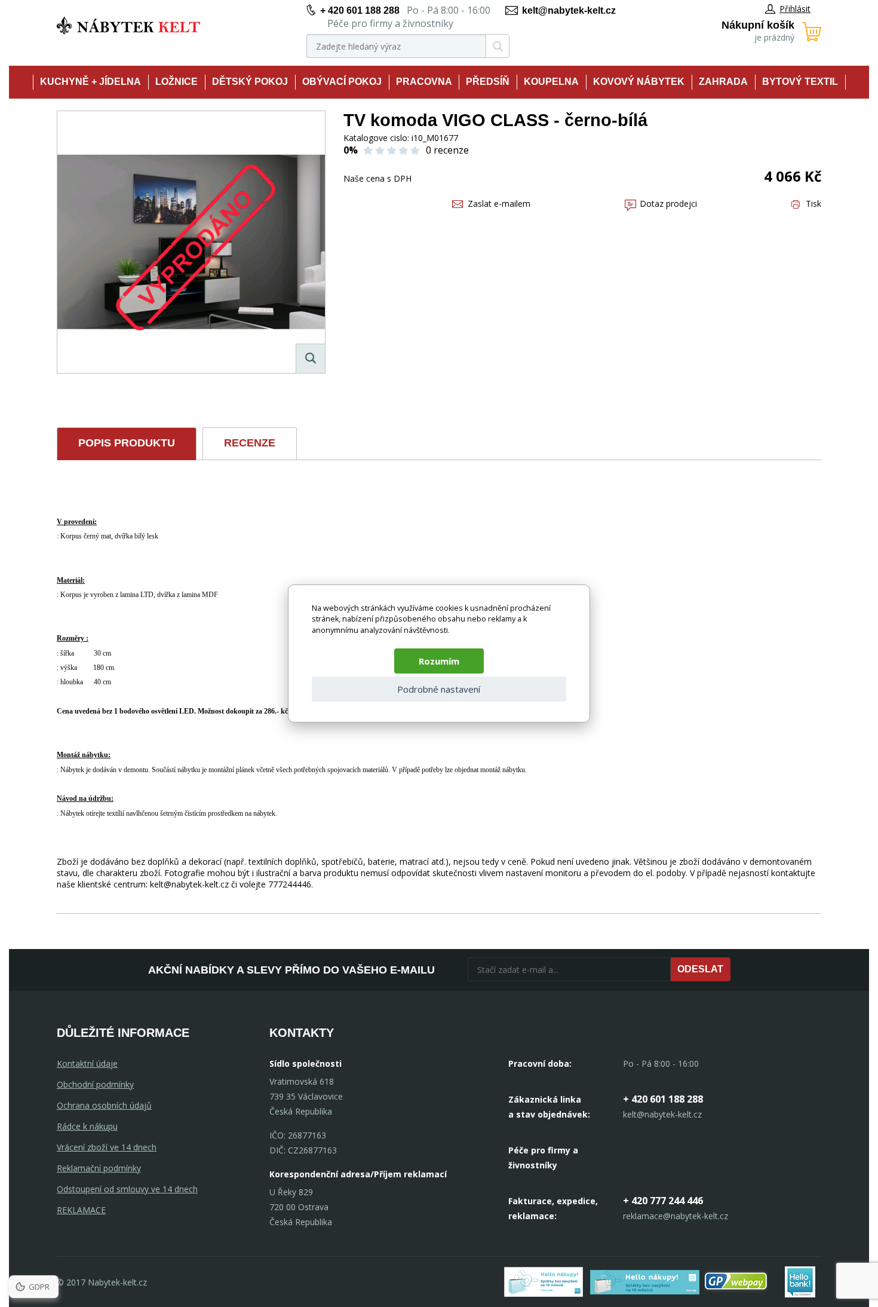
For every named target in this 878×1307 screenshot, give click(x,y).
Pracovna (424, 81)
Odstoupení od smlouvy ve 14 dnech (127, 1189)
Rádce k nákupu (87, 1126)
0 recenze (447, 150)
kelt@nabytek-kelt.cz (569, 10)
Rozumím (439, 661)
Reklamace (81, 1210)
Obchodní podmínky (95, 1084)
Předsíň (487, 81)
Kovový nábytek (638, 81)
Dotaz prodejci (668, 203)
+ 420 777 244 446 (663, 1200)
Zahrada (723, 81)
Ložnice (176, 81)
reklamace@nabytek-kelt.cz (675, 1216)
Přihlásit (795, 8)
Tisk (813, 203)
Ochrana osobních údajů (104, 1105)
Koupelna (551, 81)
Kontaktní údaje (87, 1063)
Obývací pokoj (342, 81)
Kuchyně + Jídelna (90, 81)
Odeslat (700, 969)
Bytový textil (800, 81)
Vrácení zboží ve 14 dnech (106, 1147)
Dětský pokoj (250, 81)
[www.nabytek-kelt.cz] (128, 25)
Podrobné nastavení (438, 689)
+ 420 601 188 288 (360, 10)
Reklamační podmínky (99, 1168)
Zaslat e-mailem (499, 203)
